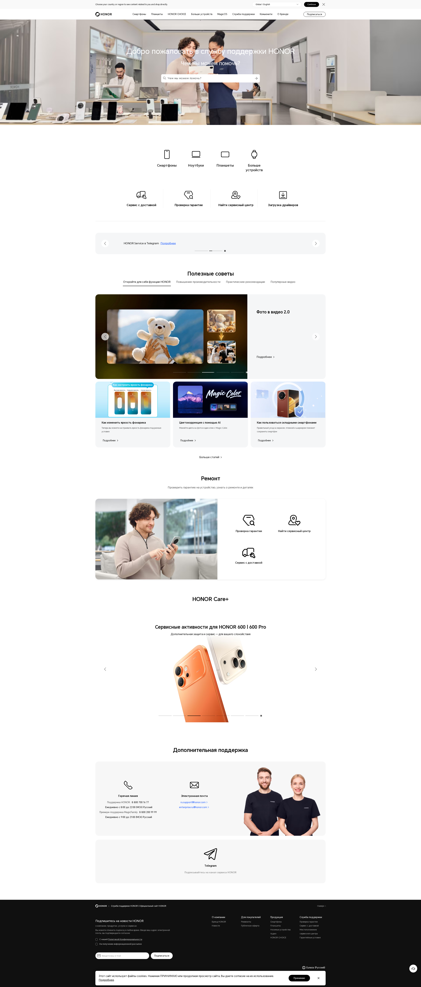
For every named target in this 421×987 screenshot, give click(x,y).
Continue (311, 4)
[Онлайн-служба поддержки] (413, 969)
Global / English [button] (263, 4)
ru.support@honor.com (193, 802)
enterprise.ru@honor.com (193, 807)
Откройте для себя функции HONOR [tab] (147, 281)
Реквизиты (246, 922)
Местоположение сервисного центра (309, 932)
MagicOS (222, 14)
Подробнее (109, 440)
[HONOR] (103, 906)
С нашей (120, 939)
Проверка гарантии (309, 922)
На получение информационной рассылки (120, 944)
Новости (216, 926)
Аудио (273, 934)
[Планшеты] (164, 14)
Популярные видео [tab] (283, 281)
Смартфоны (139, 14)
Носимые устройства (280, 930)
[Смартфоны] (147, 14)
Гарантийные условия (310, 937)
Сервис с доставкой (309, 926)
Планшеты (157, 14)
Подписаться (314, 14)
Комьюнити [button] (266, 14)
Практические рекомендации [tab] (245, 281)
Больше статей (209, 457)
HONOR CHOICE (177, 14)
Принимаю (299, 978)
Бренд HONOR (219, 922)
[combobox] (210, 78)
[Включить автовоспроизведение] (225, 251)
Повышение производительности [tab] (198, 281)
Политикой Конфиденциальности (125, 939)
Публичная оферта (250, 926)
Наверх (321, 906)
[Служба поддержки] (256, 14)
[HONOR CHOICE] (187, 14)
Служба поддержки (243, 14)
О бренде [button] (282, 14)
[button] (256, 78)
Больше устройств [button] (201, 14)
